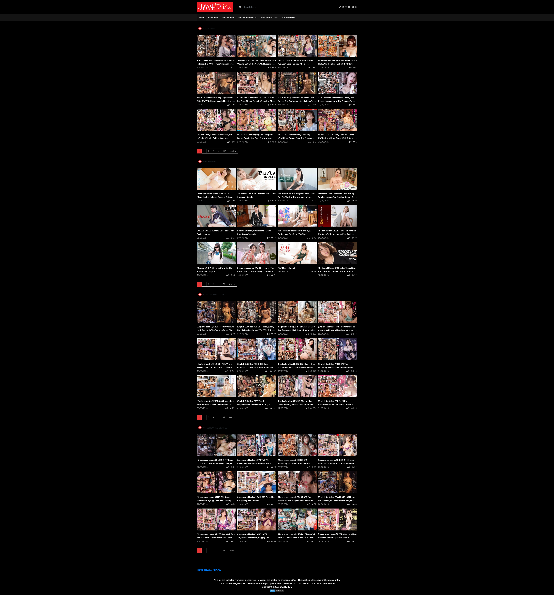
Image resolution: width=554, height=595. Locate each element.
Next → (233, 151)
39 (224, 417)
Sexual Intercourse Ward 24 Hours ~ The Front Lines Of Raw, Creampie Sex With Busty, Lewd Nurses (255, 271)
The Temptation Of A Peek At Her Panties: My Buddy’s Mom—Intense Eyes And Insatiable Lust (337, 234)
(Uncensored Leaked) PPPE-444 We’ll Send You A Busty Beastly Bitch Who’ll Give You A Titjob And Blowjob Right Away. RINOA (216, 537)
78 (224, 284)
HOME (201, 17)
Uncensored (228, 17)
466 (224, 151)
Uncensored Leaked (247, 17)
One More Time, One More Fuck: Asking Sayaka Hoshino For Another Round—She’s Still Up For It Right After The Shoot (337, 197)
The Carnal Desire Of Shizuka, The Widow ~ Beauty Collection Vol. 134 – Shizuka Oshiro (337, 271)
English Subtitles (269, 17)
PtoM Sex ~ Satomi (286, 268)
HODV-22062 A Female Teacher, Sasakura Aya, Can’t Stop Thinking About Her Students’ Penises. (296, 63)
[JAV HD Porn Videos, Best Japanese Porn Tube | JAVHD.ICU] (215, 7)
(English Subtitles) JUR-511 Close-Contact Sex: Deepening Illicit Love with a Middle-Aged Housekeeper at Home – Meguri (296, 330)
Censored (213, 17)
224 (224, 550)
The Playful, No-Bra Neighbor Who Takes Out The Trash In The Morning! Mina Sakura (296, 197)
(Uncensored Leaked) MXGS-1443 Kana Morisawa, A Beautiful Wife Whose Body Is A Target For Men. (337, 463)
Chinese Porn (288, 17)
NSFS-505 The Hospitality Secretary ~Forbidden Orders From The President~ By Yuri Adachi (296, 138)
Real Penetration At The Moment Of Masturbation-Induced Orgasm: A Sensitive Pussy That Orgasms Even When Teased (216, 197)
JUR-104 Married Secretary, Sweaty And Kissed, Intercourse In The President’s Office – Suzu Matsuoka (336, 101)
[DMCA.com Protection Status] (277, 590)
